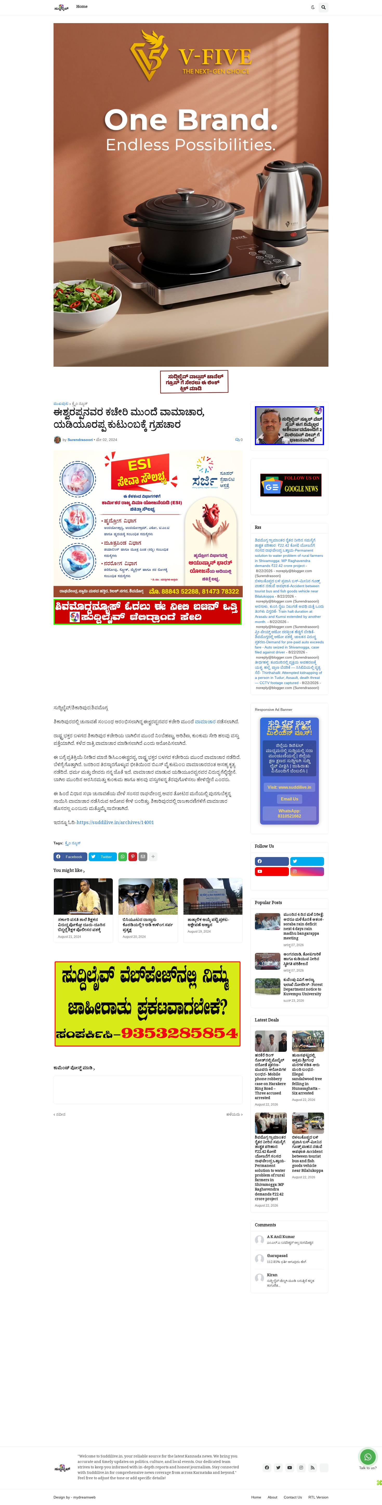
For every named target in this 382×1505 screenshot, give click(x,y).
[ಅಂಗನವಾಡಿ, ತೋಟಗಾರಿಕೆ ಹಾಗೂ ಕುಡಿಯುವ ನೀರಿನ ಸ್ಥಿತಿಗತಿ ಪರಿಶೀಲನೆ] (267, 961)
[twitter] (307, 861)
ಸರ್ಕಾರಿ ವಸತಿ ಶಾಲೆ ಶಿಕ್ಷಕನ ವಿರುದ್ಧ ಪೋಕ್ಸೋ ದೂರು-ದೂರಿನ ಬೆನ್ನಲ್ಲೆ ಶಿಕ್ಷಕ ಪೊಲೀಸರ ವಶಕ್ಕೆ (81, 925)
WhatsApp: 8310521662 (289, 813)
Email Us (289, 799)
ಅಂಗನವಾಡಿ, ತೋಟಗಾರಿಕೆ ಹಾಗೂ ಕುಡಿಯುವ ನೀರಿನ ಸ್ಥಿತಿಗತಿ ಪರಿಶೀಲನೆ (302, 960)
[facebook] (272, 861)
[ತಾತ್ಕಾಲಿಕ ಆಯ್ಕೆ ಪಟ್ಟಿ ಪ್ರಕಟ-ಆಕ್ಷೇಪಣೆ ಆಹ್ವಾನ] (212, 896)
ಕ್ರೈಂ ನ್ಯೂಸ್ (80, 403)
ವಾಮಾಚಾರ (205, 723)
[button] (313, 7)
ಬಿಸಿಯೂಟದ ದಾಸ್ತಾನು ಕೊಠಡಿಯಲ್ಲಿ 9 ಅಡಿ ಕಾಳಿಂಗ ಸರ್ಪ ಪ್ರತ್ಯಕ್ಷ (148, 925)
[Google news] (307, 881)
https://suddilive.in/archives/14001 (115, 823)
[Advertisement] (148, 662)
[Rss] (272, 881)
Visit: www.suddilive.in (289, 787)
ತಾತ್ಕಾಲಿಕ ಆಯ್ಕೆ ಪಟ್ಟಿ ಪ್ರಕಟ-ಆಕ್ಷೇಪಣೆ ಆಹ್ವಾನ (208, 923)
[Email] (143, 856)
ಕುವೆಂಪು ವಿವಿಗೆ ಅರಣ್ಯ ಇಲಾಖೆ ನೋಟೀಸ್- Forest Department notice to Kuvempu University (303, 987)
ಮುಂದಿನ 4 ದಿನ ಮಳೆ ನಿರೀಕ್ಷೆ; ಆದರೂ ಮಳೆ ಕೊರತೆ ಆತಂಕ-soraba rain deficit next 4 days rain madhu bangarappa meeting (304, 927)
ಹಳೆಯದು (233, 1114)
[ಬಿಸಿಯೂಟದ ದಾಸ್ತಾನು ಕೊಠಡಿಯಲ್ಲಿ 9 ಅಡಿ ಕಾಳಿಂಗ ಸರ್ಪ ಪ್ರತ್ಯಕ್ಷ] (147, 896)
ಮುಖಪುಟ (61, 403)
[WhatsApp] (122, 856)
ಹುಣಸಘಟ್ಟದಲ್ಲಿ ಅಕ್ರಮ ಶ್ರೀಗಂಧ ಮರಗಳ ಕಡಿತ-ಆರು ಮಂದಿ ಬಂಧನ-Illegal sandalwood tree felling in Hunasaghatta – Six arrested (307, 1075)
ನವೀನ (60, 1114)
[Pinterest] (132, 856)
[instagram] (307, 871)
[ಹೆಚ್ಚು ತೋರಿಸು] (153, 856)
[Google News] (324, 1467)
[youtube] (272, 871)
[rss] (312, 1467)
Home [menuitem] (82, 7)
